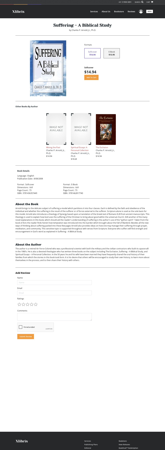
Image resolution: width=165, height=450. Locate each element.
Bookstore (119, 11)
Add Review (22, 272)
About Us (106, 11)
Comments (22, 310)
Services (94, 11)
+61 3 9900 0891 (125, 2)
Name (20, 277)
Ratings (20, 298)
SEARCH (138, 2)
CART (148, 2)
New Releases (124, 444)
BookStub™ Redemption (128, 448)
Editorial (87, 448)
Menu (150, 11)
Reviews (131, 11)
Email (19, 288)
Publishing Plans (91, 444)
